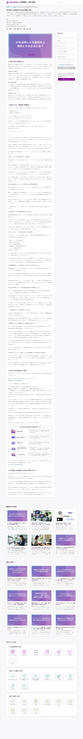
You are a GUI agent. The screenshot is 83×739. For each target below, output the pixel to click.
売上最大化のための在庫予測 (14, 380)
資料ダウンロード (66, 79)
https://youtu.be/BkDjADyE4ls (15, 464)
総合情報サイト (9, 6)
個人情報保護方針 (62, 64)
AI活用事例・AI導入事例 (16, 6)
